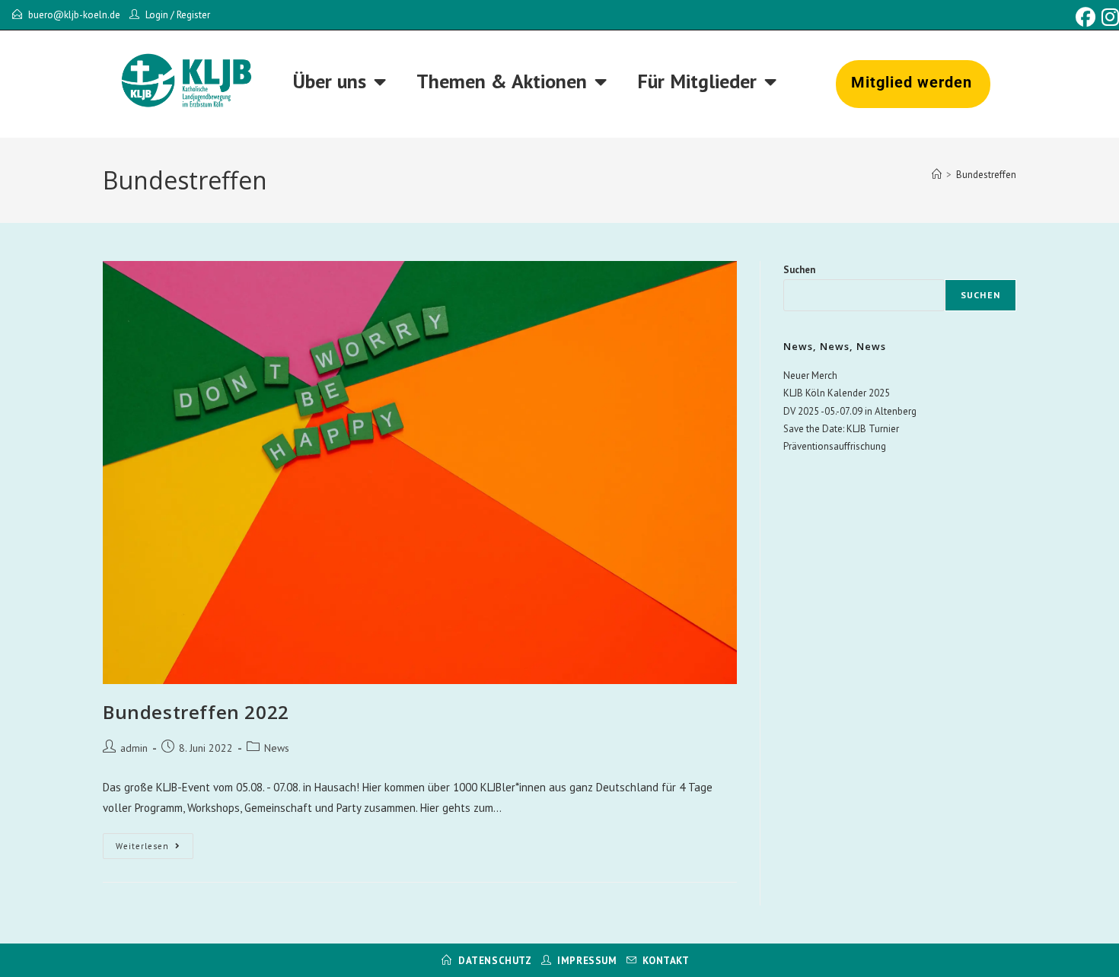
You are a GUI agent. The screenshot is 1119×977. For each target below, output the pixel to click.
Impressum (587, 960)
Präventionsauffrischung (834, 446)
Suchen (799, 269)
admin (134, 748)
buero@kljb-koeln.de (74, 14)
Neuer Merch (810, 375)
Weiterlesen (154, 842)
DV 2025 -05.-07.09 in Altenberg (850, 411)
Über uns (329, 81)
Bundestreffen (986, 174)
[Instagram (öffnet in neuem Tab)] (1108, 17)
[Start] (937, 174)
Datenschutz (495, 960)
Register (193, 14)
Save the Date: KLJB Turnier (841, 428)
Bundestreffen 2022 (196, 711)
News (276, 748)
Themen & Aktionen (501, 81)
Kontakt (665, 960)
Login (156, 14)
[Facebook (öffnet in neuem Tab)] (1085, 17)
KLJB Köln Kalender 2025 (836, 393)
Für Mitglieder (697, 81)
